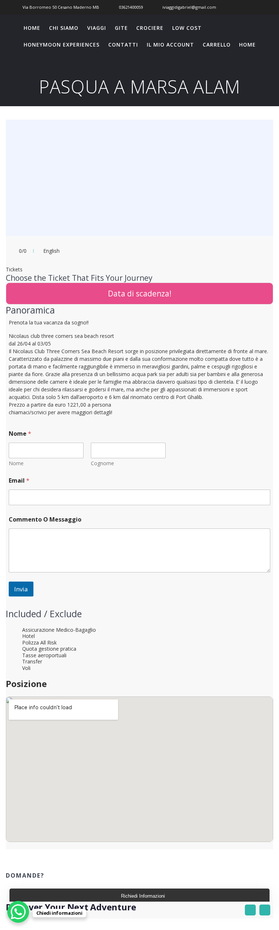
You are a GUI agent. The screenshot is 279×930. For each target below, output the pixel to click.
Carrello (217, 44)
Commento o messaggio (45, 519)
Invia (21, 589)
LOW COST (187, 27)
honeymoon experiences (62, 44)
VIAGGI (96, 27)
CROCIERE (149, 27)
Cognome (102, 463)
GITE (121, 27)
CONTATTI (123, 44)
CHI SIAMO (63, 27)
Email (19, 480)
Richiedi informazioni (143, 896)
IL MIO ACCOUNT (170, 44)
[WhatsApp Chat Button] (18, 912)
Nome (16, 463)
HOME (32, 27)
